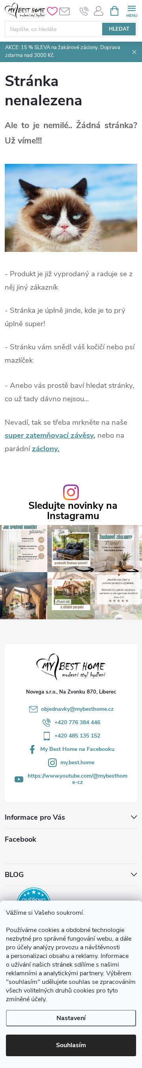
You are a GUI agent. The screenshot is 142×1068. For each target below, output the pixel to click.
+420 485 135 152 (77, 736)
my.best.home (77, 762)
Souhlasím (71, 1045)
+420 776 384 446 (77, 722)
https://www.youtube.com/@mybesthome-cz (77, 779)
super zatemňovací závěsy (49, 435)
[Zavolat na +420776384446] (84, 11)
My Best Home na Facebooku (77, 749)
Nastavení (71, 1018)
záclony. (46, 449)
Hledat (119, 29)
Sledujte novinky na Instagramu (73, 511)
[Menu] (131, 10)
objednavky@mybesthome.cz (77, 709)
